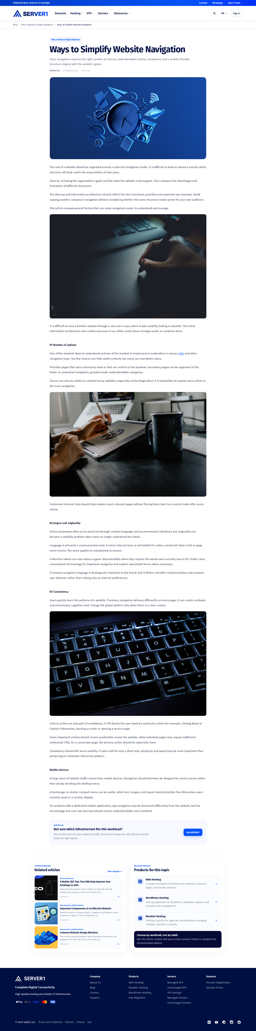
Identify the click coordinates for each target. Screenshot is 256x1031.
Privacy (81, 1022)
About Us (95, 982)
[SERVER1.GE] (30, 13)
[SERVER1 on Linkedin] (209, 1022)
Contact (203, 2)
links (181, 353)
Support (94, 997)
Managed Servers (177, 997)
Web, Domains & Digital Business (37, 25)
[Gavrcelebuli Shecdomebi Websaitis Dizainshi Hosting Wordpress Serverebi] (46, 937)
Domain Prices (214, 987)
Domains (60, 13)
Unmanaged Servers (179, 1002)
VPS (89, 13)
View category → (115, 871)
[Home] (30, 979)
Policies (69, 1022)
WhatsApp (217, 2)
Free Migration (137, 997)
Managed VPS (175, 982)
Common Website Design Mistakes (79, 932)
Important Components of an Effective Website (85, 908)
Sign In (236, 13)
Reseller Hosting (138, 987)
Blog (15, 25)
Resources (121, 13)
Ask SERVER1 (193, 832)
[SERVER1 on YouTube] (216, 1022)
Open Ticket (234, 2)
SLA (89, 1022)
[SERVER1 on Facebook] (224, 1022)
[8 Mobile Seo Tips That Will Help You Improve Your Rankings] (46, 888)
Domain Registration (218, 982)
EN (222, 13)
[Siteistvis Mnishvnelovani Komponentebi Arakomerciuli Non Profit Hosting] (46, 913)
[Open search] (214, 13)
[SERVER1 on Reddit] (239, 1022)
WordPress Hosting (140, 992)
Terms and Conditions (50, 1022)
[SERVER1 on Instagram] (231, 1022)
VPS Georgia (174, 992)
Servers (103, 13)
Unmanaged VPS (177, 987)
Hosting (75, 13)
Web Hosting (136, 982)
